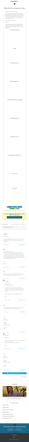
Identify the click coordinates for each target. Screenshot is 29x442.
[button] (9, 207)
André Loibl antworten (22, 348)
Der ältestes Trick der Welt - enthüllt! (8, 414)
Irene (4, 316)
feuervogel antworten (22, 244)
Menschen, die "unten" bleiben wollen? (8, 409)
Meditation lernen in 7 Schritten (7, 418)
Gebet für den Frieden (6, 407)
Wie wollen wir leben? (6, 412)
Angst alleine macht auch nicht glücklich (8, 416)
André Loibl (6, 281)
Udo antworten (23, 278)
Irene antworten (23, 369)
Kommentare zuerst (23, 224)
